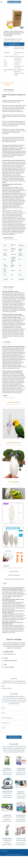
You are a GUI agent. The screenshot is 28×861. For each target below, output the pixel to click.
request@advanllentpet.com (7, 688)
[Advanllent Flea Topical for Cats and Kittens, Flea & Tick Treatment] (7, 807)
